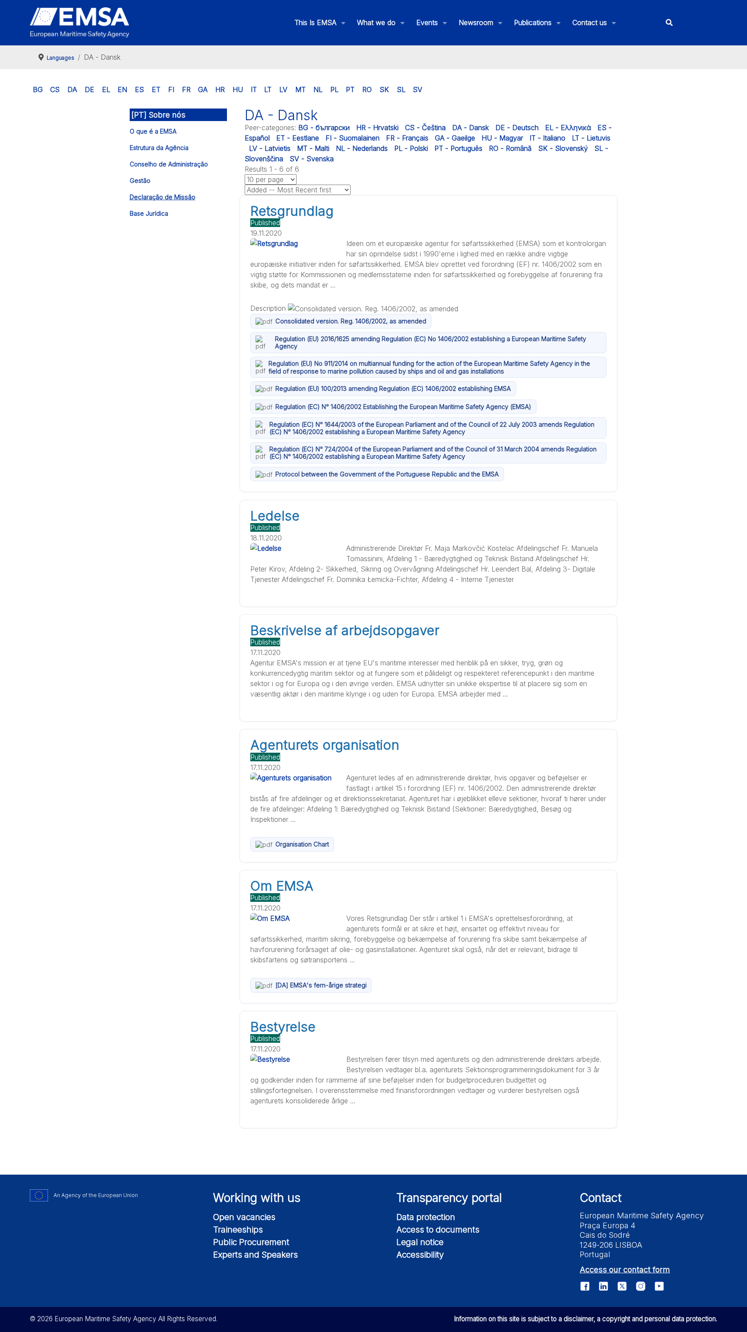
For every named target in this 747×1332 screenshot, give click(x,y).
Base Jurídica (149, 213)
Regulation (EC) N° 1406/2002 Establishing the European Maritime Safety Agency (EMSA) (403, 406)
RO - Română (510, 148)
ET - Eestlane (297, 138)
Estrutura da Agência (159, 147)
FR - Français (407, 138)
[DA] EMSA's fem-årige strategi (321, 985)
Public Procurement (251, 1242)
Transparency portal (449, 1198)
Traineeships (238, 1229)
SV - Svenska (312, 158)
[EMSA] (79, 22)
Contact (601, 1198)
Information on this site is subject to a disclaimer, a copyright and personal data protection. (585, 1319)
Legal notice (420, 1242)
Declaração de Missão (162, 197)
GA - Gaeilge (455, 138)
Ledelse (275, 516)
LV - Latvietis (269, 148)
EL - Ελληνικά (568, 127)
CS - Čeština (425, 127)
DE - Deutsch (517, 127)
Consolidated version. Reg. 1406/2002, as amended (350, 321)
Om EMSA (281, 886)
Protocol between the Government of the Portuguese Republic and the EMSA (387, 474)
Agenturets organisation (324, 745)
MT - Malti (313, 148)
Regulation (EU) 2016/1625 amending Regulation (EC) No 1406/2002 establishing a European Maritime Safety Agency (430, 342)
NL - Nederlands (362, 148)
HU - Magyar (502, 138)
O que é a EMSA (153, 131)
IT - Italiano (547, 138)
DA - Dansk (470, 127)
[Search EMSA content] (669, 22)
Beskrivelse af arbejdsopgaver (344, 630)
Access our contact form (625, 1269)
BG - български (324, 127)
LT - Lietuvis (591, 138)
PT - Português (458, 148)
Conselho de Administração (169, 164)
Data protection (425, 1217)
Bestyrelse (283, 1027)
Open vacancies (244, 1217)
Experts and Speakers (255, 1254)
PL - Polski (411, 148)
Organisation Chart (302, 844)
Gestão (140, 180)
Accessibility (420, 1254)
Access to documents (437, 1229)
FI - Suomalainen (353, 138)
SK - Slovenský (563, 148)
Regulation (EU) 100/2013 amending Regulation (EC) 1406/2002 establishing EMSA (393, 388)
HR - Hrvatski (377, 127)
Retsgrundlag (292, 211)
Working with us (256, 1198)
